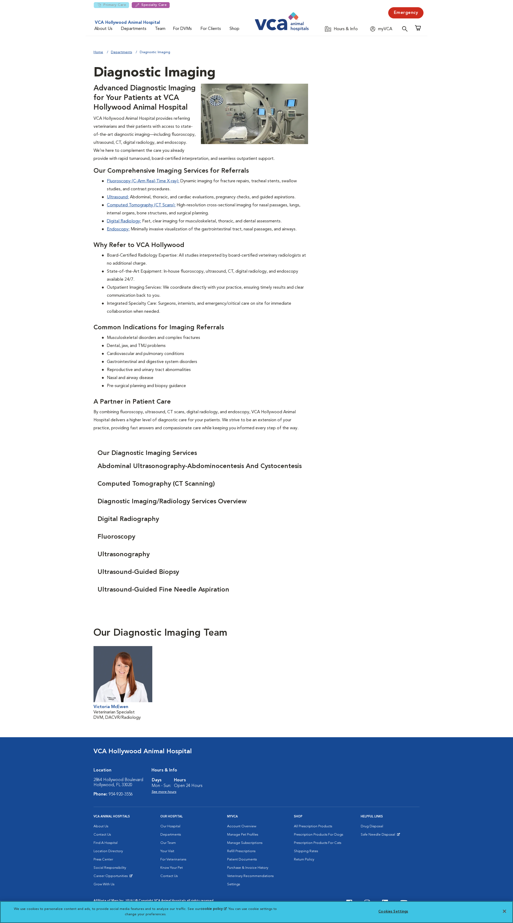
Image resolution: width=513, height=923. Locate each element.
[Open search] (406, 28)
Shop (234, 29)
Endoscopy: (118, 229)
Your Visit (167, 851)
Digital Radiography (128, 519)
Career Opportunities (112, 877)
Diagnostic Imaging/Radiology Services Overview (172, 502)
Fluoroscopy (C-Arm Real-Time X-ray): (143, 181)
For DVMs (182, 29)
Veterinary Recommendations (250, 876)
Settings (233, 884)
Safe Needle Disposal (379, 836)
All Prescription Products (313, 826)
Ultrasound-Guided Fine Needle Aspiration (163, 590)
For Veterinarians (173, 859)
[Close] (504, 911)
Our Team (168, 843)
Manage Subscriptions (244, 843)
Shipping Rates (306, 851)
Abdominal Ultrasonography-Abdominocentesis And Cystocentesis (200, 466)
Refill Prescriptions (241, 851)
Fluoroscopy (116, 537)
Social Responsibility (110, 868)
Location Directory (108, 851)
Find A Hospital (106, 843)
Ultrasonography (124, 554)
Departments (133, 29)
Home (98, 52)
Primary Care (114, 5)
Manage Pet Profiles (242, 834)
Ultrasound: (118, 197)
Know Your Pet (171, 868)
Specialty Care (154, 5)
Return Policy (304, 859)
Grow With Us (104, 884)
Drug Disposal (372, 826)
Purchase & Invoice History (247, 868)
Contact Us (102, 834)
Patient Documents (242, 859)
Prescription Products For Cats (317, 843)
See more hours (163, 792)
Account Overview (241, 826)
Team (160, 29)
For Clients (210, 29)
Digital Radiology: (124, 221)
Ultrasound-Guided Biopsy (138, 572)
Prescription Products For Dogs (318, 834)
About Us (103, 29)
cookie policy (213, 909)
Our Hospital (170, 826)
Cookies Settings (393, 911)
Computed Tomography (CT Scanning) (156, 484)
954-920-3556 (121, 794)
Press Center (103, 859)
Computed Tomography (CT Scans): (141, 205)
